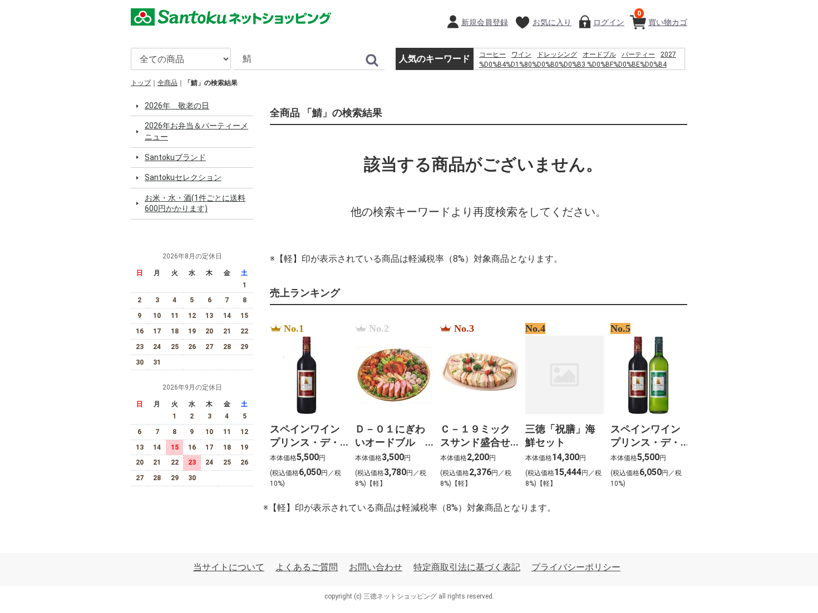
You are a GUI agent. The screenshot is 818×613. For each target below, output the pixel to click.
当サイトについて (228, 567)
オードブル (599, 54)
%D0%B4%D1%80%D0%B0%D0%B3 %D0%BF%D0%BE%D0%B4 (573, 64)
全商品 (167, 83)
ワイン (521, 54)
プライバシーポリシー (575, 567)
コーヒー (492, 54)
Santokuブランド (175, 157)
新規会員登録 (484, 22)
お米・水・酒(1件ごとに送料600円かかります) (195, 203)
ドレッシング (557, 54)
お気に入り (552, 22)
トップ (141, 83)
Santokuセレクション (183, 177)
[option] (305, 406)
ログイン (608, 22)
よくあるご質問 (306, 567)
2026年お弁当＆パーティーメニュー (196, 132)
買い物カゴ (662, 18)
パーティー (638, 54)
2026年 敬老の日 (177, 105)
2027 (668, 54)
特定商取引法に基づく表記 (466, 567)
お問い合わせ (375, 567)
